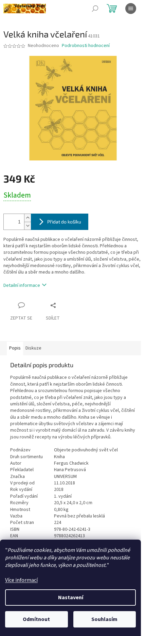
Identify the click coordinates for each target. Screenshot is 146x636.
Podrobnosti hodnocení (86, 46)
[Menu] (131, 8)
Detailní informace (21, 285)
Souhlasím (104, 619)
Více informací (21, 580)
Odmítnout (36, 619)
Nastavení (70, 597)
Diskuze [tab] (33, 348)
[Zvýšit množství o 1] (27, 218)
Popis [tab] (15, 348)
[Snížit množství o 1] (27, 226)
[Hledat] (95, 8)
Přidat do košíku (64, 221)
